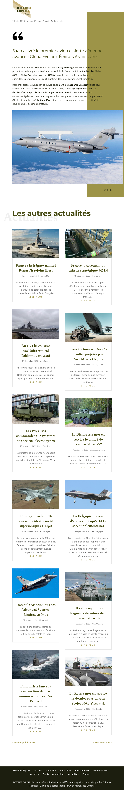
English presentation (53, 774)
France (42, 276)
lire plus (36, 297)
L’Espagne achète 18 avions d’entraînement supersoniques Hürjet (36, 521)
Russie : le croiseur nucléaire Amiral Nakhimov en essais (35, 350)
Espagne (46, 531)
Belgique (99, 531)
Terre (49, 446)
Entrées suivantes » (102, 742)
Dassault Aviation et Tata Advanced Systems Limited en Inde (35, 610)
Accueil (38, 770)
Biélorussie (94, 450)
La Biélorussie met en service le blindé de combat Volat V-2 (88, 439)
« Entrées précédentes (23, 742)
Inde (47, 620)
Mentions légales (21, 770)
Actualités (32, 21)
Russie (47, 361)
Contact (86, 774)
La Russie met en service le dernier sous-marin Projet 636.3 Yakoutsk (88, 698)
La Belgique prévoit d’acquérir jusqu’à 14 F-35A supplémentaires (88, 521)
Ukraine (99, 624)
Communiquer (100, 770)
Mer (48, 276)
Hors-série (65, 770)
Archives (34, 774)
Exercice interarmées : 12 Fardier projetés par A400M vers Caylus (88, 354)
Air (39, 21)
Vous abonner (82, 770)
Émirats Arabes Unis (52, 21)
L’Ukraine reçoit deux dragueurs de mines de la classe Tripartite (88, 613)
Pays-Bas (42, 446)
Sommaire (51, 770)
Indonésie (43, 706)
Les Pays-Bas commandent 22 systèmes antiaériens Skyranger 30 (35, 436)
